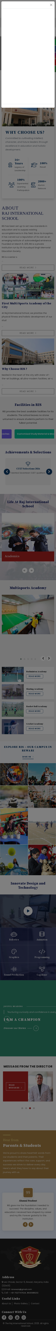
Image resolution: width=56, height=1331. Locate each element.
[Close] (51, 5)
